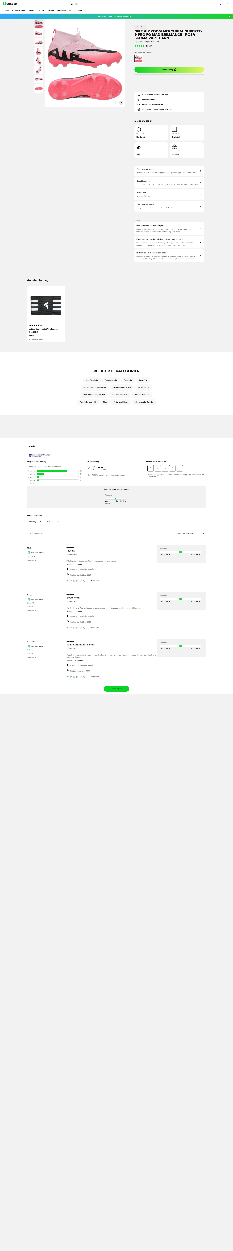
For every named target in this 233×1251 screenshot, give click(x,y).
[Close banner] (229, 16)
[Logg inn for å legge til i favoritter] (62, 289)
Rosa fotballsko (111, 380)
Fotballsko (128, 380)
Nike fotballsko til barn (122, 387)
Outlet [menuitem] (79, 10)
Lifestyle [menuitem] (50, 10)
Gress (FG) (143, 380)
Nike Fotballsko (92, 380)
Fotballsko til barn (121, 402)
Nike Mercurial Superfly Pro (94, 395)
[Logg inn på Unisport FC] (221, 4)
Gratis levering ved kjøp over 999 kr (156, 94)
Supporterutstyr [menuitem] (18, 10)
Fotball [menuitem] (6, 10)
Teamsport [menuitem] (61, 10)
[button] (38, 33)
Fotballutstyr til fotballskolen (94, 387)
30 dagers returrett (149, 99)
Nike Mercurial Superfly (144, 402)
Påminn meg (167, 70)
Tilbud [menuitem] (71, 10)
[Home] (10, 3)
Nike (105, 402)
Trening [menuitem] (31, 10)
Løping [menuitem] (41, 10)
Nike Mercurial (144, 387)
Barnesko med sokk (142, 395)
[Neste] (121, 102)
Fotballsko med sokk (88, 402)
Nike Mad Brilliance (119, 395)
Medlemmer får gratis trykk (152, 104)
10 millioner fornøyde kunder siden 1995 (158, 109)
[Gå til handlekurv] (227, 4)
